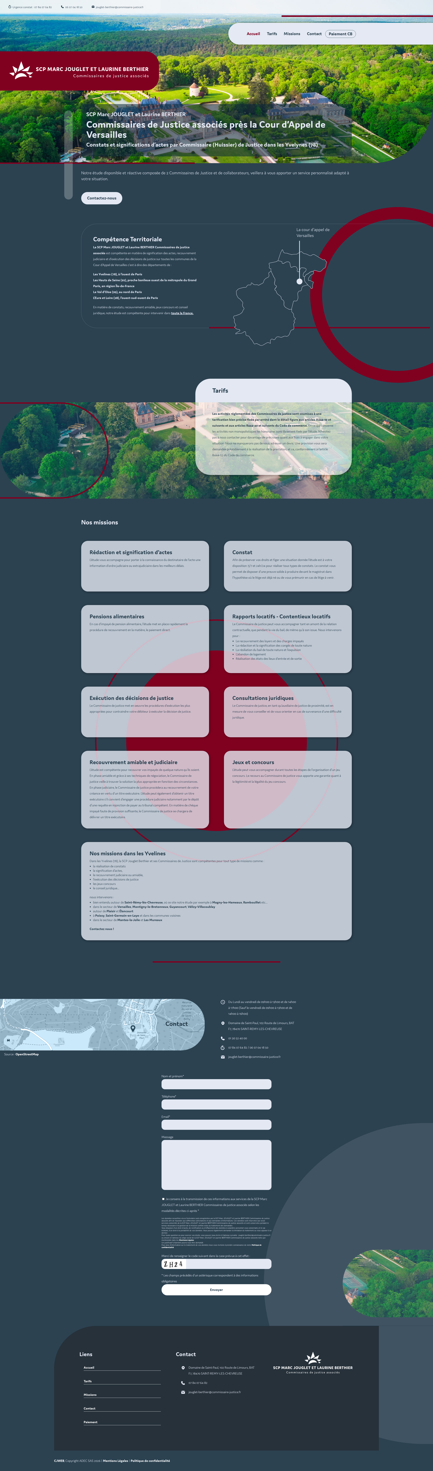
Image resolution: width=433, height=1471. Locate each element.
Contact (314, 34)
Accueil (253, 34)
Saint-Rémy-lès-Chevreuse (143, 902)
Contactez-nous (101, 198)
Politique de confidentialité (150, 1461)
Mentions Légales (186, 1240)
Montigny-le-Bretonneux (150, 907)
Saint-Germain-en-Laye (122, 915)
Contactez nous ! (102, 929)
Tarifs (272, 34)
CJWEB (59, 1461)
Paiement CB (340, 34)
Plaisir (111, 911)
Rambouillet (252, 902)
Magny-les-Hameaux (227, 902)
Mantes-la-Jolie (128, 920)
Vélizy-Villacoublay (201, 907)
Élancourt (126, 911)
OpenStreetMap (27, 1054)
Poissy (100, 915)
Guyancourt (178, 907)
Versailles (124, 907)
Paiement (90, 1422)
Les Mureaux (153, 920)
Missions (292, 34)
